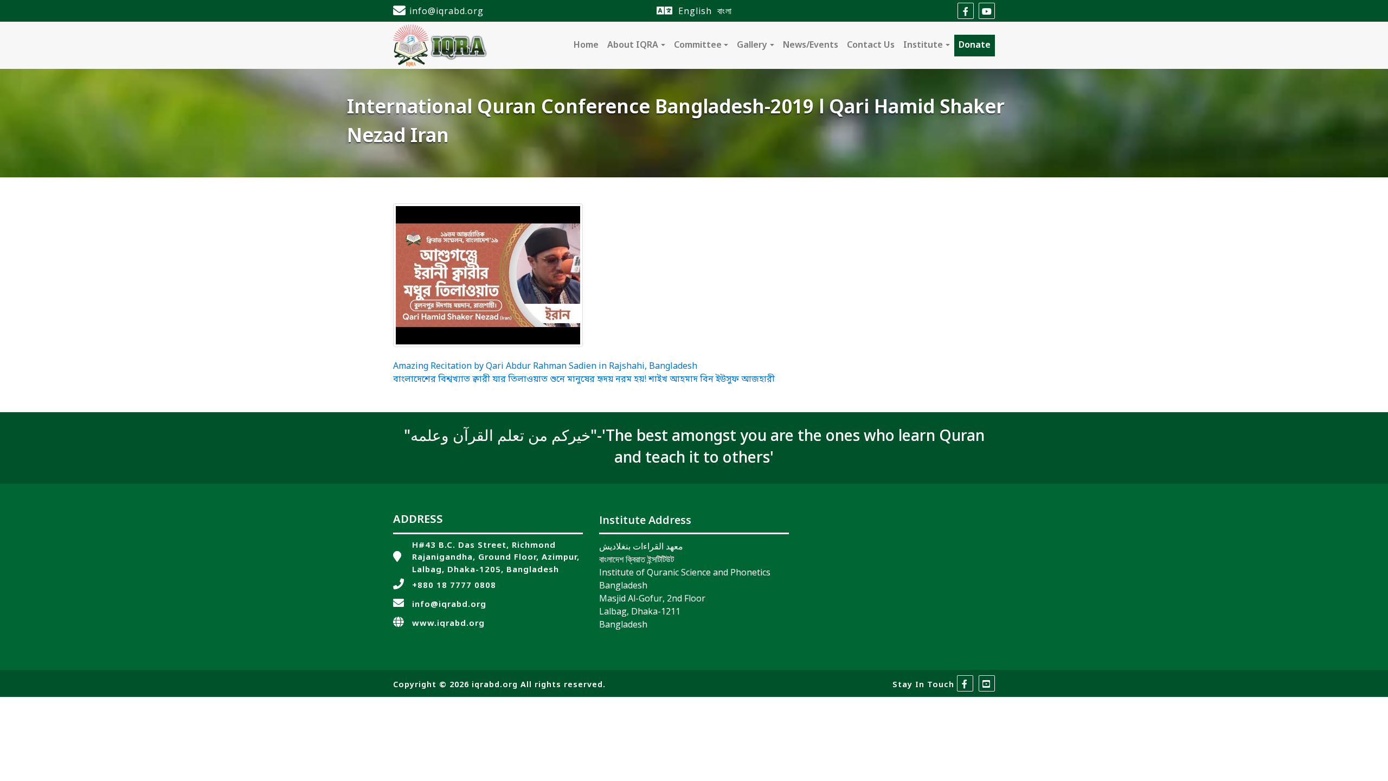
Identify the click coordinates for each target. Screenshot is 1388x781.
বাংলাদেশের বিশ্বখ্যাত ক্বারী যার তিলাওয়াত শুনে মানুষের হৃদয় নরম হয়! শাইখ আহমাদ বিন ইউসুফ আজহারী (584, 380)
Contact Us (871, 46)
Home (586, 46)
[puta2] (488, 275)
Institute (923, 46)
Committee (698, 46)
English (695, 11)
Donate (975, 46)
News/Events (810, 46)
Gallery (752, 46)
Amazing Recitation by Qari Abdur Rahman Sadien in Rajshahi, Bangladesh (545, 367)
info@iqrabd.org (446, 11)
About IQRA (632, 46)
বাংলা (724, 11)
